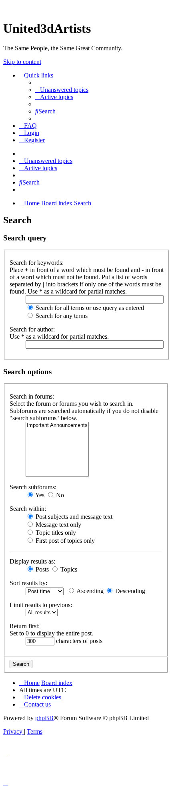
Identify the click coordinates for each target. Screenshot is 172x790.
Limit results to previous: (41, 604)
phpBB (44, 718)
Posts (41, 569)
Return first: (25, 626)
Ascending (89, 591)
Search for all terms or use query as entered (89, 307)
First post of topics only (64, 540)
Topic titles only (55, 532)
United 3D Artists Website (86, 7)
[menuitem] (61, 89)
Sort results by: (28, 583)
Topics (68, 569)
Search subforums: (33, 487)
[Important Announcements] (57, 425)
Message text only (57, 524)
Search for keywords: (37, 262)
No (59, 495)
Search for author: (32, 329)
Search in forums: (32, 396)
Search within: (28, 508)
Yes (39, 495)
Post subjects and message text (73, 516)
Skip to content (22, 61)
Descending (129, 591)
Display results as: (32, 561)
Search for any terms (61, 315)
